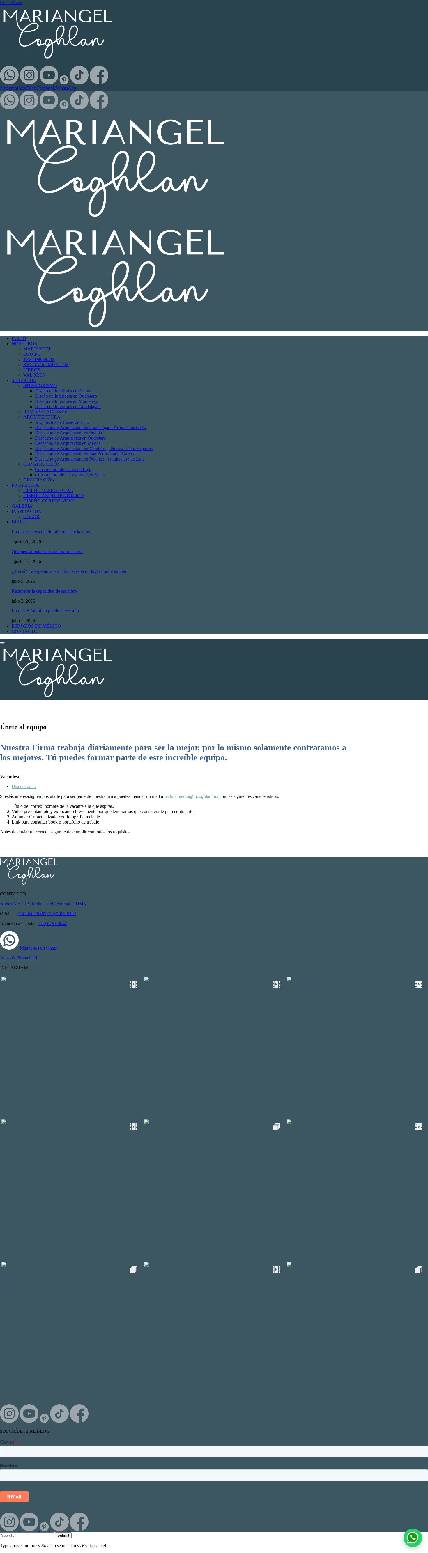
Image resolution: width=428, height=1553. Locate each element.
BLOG (18, 521)
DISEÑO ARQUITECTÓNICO (53, 495)
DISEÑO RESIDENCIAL (48, 490)
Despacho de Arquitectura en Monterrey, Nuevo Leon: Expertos (94, 448)
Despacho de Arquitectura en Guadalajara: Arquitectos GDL (90, 427)
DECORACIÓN (39, 479)
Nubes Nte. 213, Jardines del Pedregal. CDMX (43, 903)
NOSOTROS (24, 343)
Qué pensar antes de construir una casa (47, 551)
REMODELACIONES (45, 411)
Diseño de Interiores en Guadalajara (68, 406)
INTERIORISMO (40, 385)
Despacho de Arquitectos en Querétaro (70, 437)
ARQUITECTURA (42, 417)
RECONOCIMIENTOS (46, 364)
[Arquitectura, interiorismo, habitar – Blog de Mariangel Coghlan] (57, 697)
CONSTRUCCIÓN (42, 464)
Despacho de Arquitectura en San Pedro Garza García (84, 453)
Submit (63, 1535)
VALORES (34, 375)
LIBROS (31, 369)
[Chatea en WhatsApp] (413, 1538)
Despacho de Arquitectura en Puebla (68, 432)
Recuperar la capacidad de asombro (44, 591)
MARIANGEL (37, 348)
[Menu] (2, 643)
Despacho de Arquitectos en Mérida (68, 443)
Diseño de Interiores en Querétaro (66, 396)
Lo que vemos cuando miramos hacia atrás (51, 531)
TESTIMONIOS (39, 359)
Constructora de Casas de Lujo (63, 469)
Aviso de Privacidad (18, 957)
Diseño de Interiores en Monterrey (66, 401)
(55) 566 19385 (32, 913)
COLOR (31, 516)
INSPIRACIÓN (27, 511)
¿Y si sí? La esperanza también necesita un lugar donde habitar (69, 571)
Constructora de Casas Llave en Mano (70, 474)
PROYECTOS (26, 485)
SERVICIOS (24, 380)
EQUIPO (32, 354)
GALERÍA (22, 506)
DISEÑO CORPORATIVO (49, 500)
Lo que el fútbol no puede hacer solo (45, 610)
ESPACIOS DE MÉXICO (36, 626)
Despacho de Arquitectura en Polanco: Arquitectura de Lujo (90, 458)
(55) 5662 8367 (61, 913)
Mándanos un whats (38, 947)
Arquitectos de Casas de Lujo (62, 422)
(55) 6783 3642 (52, 923)
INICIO (19, 338)
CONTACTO (25, 631)
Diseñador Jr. (24, 786)
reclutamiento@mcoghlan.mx (191, 796)
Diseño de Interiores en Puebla (63, 390)
